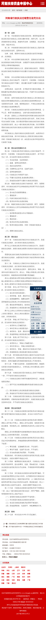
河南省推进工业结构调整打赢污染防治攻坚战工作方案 (26, 523)
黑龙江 (14, 583)
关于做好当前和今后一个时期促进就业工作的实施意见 (26, 526)
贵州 (28, 577)
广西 (28, 580)
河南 (2, 570)
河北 (8, 570)
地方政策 (19, 10)
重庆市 (23, 567)
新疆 (28, 573)
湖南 (8, 577)
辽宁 (18, 570)
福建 (8, 573)
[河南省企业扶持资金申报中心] (16, 5)
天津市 (10, 567)
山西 (13, 570)
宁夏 (8, 583)
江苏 (23, 570)
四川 (23, 577)
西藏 (2, 583)
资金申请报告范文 (27, 23)
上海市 (17, 567)
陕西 (8, 580)
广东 (13, 577)
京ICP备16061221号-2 (23, 614)
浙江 (28, 570)
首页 (13, 10)
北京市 (3, 567)
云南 (2, 580)
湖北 (2, 577)
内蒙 (23, 580)
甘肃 (13, 580)
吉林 (23, 573)
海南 (18, 577)
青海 (18, 580)
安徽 (2, 573)
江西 (13, 573)
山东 (18, 573)
